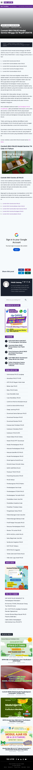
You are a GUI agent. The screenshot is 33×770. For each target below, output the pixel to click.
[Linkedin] (20, 759)
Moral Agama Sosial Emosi (15, 460)
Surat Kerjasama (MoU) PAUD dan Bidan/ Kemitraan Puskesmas (18, 353)
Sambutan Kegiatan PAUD (15, 542)
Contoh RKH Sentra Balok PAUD (12, 214)
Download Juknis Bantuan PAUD (16, 413)
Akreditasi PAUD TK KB (14, 378)
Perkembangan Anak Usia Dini (16, 515)
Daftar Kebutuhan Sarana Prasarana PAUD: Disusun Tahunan (17, 364)
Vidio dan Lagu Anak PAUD (15, 557)
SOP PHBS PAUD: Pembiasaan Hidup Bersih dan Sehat (18, 358)
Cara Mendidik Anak (13, 394)
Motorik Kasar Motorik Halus (15, 464)
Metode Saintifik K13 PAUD (15, 452)
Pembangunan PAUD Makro (15, 483)
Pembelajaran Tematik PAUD (15, 495)
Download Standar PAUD (14, 421)
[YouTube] (25, 759)
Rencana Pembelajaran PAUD (16, 526)
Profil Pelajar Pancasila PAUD (15, 522)
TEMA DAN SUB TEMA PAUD (15, 554)
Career (28, 767)
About (5, 767)
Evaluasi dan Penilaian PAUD (15, 425)
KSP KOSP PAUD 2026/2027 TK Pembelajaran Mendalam (18, 341)
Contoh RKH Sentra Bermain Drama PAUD (15, 208)
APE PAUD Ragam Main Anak (16, 382)
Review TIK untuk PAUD (14, 530)
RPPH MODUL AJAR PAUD (10, 25)
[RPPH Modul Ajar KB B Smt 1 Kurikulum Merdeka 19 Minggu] (16, 707)
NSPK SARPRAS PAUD (13, 468)
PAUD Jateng (5, 27)
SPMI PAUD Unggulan (13, 550)
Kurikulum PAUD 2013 (13, 433)
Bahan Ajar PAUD (12, 386)
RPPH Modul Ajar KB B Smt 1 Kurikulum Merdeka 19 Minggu (16, 720)
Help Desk (23, 767)
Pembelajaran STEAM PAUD (15, 491)
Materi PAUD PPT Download (15, 440)
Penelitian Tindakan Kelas (14, 507)
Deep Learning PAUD (13, 409)
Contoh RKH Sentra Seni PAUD (11, 203)
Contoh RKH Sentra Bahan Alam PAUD (14, 206)
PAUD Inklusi (10, 479)
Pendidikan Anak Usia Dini (14, 499)
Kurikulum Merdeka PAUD (14, 429)
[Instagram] (23, 759)
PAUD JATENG (8, 2)
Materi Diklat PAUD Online (14, 437)
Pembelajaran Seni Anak (14, 487)
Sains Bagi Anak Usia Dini (14, 538)
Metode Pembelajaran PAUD (15, 448)
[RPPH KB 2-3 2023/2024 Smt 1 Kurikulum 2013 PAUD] (16, 647)
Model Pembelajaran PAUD (15, 456)
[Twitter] (18, 759)
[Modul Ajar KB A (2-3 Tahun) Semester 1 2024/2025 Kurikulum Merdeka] (16, 736)
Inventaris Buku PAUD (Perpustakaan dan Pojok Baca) (16, 347)
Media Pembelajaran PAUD (15, 444)
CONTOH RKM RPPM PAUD (15, 405)
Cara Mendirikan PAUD (13, 398)
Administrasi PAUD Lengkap (15, 374)
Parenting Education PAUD (15, 476)
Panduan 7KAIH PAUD (13, 472)
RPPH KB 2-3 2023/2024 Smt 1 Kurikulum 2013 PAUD (16, 660)
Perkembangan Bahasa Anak (15, 518)
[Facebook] (16, 759)
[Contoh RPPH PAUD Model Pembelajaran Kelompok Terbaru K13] (16, 677)
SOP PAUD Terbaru (12, 546)
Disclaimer (10, 767)
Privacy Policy (17, 767)
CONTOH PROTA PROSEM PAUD (17, 402)
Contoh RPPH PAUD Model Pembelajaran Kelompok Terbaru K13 (16, 692)
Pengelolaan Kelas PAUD (14, 511)
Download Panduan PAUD (15, 417)
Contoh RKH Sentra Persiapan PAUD (13, 211)
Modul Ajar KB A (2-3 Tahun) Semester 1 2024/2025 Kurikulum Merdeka (16, 749)
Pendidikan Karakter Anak (14, 503)
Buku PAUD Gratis (12, 390)
